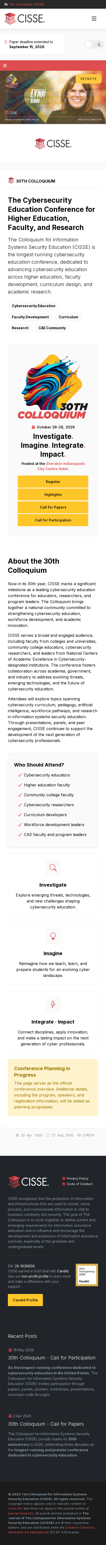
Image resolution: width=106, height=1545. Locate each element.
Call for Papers (53, 507)
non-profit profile (35, 1276)
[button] (94, 19)
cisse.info (15, 1508)
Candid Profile (25, 1300)
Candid (62, 1271)
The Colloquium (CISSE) (26, 4)
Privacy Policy (77, 1178)
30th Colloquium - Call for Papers (46, 1424)
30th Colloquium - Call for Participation (52, 1358)
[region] (53, 97)
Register (53, 482)
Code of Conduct (80, 1184)
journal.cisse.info (21, 1513)
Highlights (53, 494)
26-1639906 (25, 1266)
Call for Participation (53, 520)
